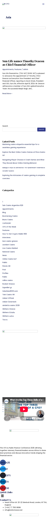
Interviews (6, 237)
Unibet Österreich (9, 302)
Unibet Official (8, 298)
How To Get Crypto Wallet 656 (14, 234)
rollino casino (7, 280)
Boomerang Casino (10, 216)
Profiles (5, 273)
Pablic (4, 262)
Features (17, 69)
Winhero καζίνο (8, 316)
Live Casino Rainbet (10, 248)
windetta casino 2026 (11, 305)
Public (4, 277)
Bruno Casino (7, 220)
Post (4, 270)
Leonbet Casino (8, 245)
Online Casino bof (9, 259)
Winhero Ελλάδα (8, 312)
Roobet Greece (8, 284)
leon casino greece (10, 241)
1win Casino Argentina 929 (12, 205)
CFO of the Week (9, 227)
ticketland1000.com (10, 291)
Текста (4, 320)
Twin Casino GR (8, 295)
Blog (4, 212)
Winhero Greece (8, 309)
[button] (24, 496)
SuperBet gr (7, 287)
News (4, 255)
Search (5, 126)
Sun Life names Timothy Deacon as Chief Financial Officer (23, 62)
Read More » (7, 93)
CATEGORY (6, 223)
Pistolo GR (6, 266)
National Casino (8, 252)
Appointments (8, 69)
